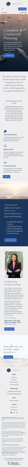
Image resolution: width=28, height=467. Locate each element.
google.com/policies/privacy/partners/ (10, 452)
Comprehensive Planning (14, 391)
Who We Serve (14, 382)
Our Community (14, 384)
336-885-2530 (23, 12)
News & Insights (14, 400)
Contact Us (14, 407)
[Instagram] (16, 412)
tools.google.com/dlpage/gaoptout (9, 455)
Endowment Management (14, 394)
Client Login (4, 12)
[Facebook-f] (14, 412)
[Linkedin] (11, 412)
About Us (14, 377)
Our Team (14, 380)
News (14, 397)
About (14, 374)
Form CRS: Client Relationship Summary (10, 444)
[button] (2, 9)
